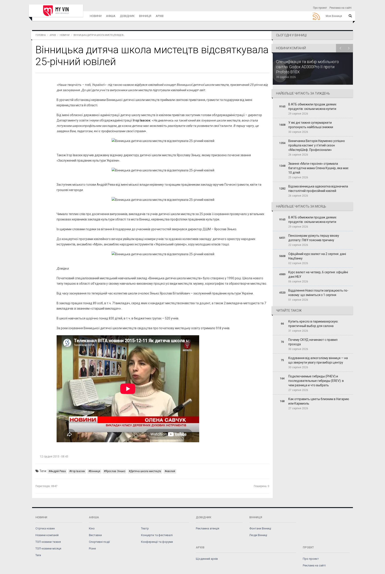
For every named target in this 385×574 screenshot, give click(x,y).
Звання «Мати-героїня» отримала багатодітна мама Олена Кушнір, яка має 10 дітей (318, 168)
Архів (160, 16)
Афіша (110, 16)
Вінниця (145, 16)
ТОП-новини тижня (48, 541)
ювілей (170, 471)
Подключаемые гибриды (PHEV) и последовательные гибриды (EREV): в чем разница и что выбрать (316, 380)
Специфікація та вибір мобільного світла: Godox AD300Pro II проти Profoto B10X (307, 66)
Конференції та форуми (157, 541)
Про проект (320, 7)
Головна (40, 35)
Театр (145, 528)
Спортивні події (99, 541)
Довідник (127, 16)
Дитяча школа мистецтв (145, 471)
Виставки (95, 535)
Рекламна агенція (207, 528)
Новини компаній (47, 535)
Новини (96, 16)
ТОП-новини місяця (48, 548)
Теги (38, 555)
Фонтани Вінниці (260, 528)
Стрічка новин (45, 528)
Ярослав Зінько (115, 471)
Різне (92, 548)
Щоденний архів (207, 558)
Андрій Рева (58, 471)
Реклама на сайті (341, 7)
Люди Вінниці (258, 535)
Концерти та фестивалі (157, 535)
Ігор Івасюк (78, 471)
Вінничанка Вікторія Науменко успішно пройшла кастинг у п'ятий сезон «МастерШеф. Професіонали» (316, 145)
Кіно (92, 528)
